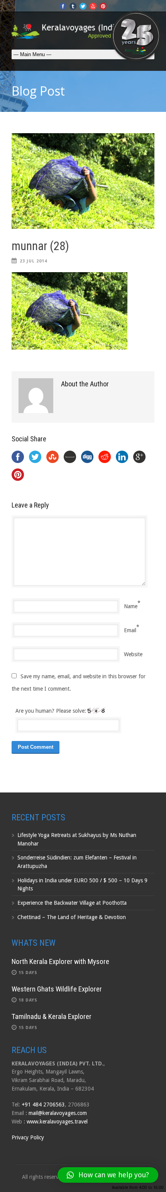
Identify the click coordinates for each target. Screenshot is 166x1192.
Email (130, 630)
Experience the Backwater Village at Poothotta (72, 903)
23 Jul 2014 (33, 261)
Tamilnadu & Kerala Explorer (51, 1016)
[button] (108, 1175)
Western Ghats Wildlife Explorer (57, 988)
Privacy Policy (28, 1137)
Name (130, 606)
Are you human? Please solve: (51, 711)
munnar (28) (40, 246)
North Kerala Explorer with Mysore (60, 961)
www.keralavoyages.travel (57, 1121)
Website (133, 654)
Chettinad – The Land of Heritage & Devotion (71, 917)
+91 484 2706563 (43, 1104)
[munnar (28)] (83, 180)
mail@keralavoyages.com (58, 1113)
